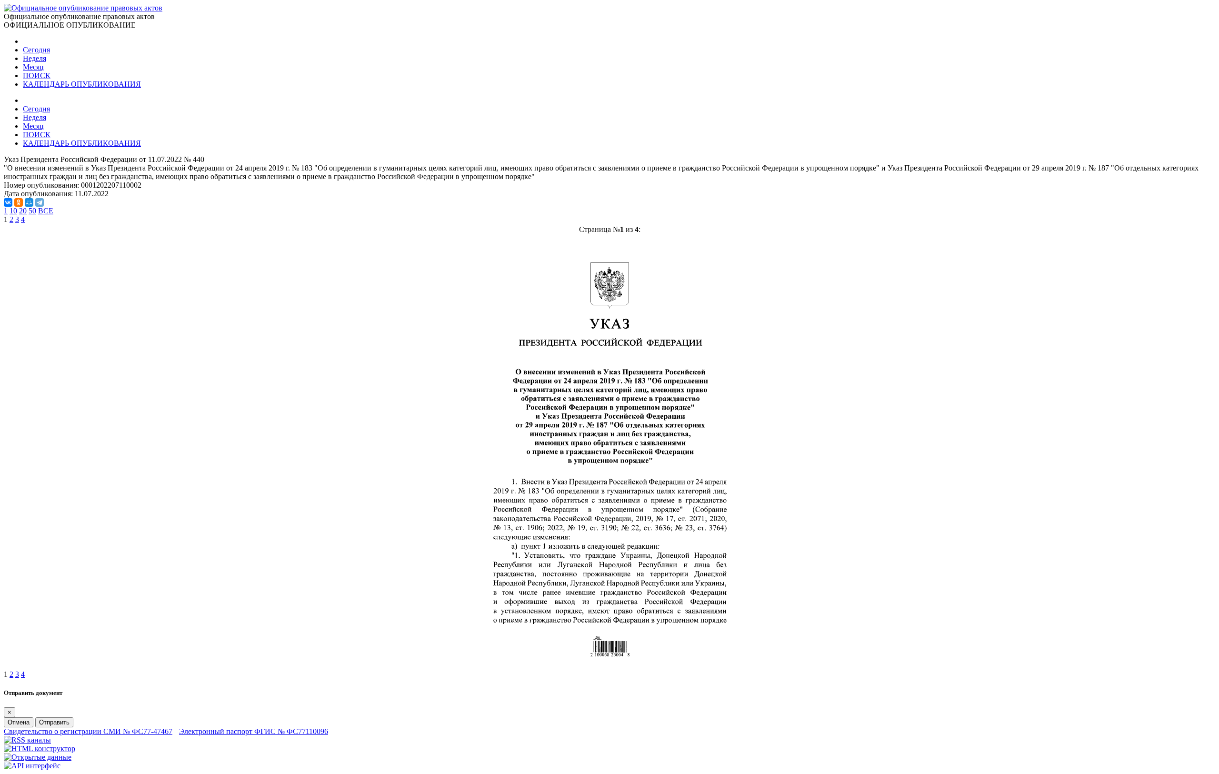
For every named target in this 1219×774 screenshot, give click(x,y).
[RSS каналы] (27, 740)
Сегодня (36, 50)
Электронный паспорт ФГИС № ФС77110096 (253, 731)
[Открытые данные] (37, 757)
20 (23, 211)
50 (32, 211)
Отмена (19, 722)
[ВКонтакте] (8, 202)
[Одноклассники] (18, 202)
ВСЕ (45, 211)
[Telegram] (39, 202)
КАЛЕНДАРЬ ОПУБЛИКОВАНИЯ (82, 84)
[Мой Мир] (29, 202)
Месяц (33, 67)
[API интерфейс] (32, 766)
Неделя (34, 58)
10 (13, 211)
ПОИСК (36, 75)
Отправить (54, 722)
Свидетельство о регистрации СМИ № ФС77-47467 (88, 731)
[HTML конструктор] (39, 748)
